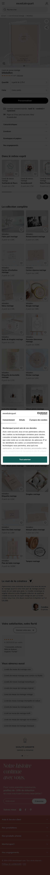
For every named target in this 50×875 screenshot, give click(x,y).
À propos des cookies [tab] (38, 420)
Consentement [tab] (9, 420)
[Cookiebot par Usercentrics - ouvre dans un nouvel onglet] (37, 413)
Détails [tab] (22, 420)
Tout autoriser (25, 459)
